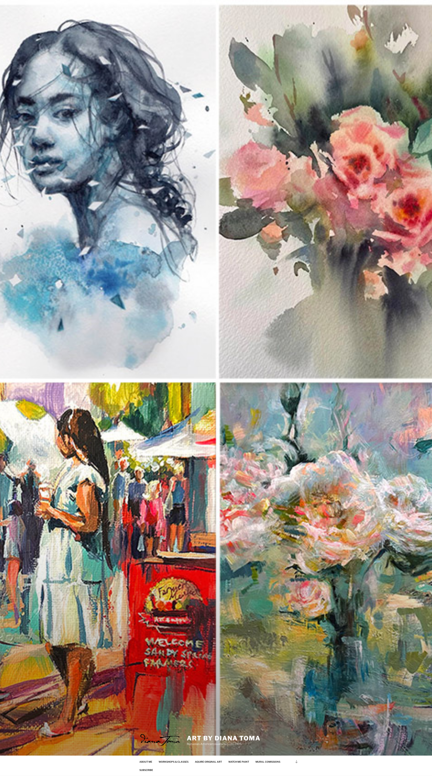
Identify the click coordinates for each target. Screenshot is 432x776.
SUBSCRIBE (146, 770)
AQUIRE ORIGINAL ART (208, 761)
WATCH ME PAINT (238, 761)
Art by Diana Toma (224, 738)
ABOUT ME (145, 761)
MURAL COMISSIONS (267, 761)
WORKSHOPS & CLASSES (173, 761)
